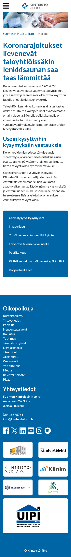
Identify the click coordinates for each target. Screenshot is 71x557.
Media (7, 370)
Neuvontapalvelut (15, 329)
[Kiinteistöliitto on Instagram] (39, 430)
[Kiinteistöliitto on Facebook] (6, 430)
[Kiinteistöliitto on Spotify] (47, 430)
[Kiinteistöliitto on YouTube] (31, 430)
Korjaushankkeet (20, 270)
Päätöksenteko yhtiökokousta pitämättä (36, 261)
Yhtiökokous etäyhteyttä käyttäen (32, 235)
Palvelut (8, 325)
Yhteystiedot (12, 320)
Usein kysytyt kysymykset (26, 218)
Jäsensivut (10, 352)
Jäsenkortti (10, 356)
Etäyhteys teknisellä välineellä (29, 244)
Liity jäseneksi (12, 347)
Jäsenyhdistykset (14, 343)
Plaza (6, 379)
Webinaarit (10, 361)
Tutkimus (9, 338)
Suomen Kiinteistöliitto (18, 33)
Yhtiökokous (11, 365)
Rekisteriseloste (14, 375)
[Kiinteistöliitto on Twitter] (14, 430)
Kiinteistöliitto (13, 316)
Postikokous (17, 252)
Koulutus (9, 334)
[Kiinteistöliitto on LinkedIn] (23, 430)
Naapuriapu (17, 226)
